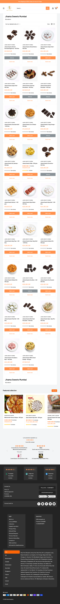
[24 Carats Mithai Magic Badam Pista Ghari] (19, 456)
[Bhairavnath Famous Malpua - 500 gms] (41, 456)
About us (11, 519)
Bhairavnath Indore (9, 415)
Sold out (12, 57)
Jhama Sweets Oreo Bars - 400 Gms (29, 280)
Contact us (11, 540)
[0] (56, 8)
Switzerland (8, 564)
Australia (7, 568)
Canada (7, 561)
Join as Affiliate (13, 521)
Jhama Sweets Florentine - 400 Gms (46, 164)
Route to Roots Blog (14, 538)
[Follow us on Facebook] (38, 503)
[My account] (53, 8)
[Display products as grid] (51, 24)
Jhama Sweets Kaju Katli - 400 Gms (47, 203)
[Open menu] (3, 8)
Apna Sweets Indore (31, 415)
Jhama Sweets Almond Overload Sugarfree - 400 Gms (11, 47)
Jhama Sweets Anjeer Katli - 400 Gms (47, 47)
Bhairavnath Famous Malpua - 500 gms (13, 417)
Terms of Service (13, 535)
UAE (6, 577)
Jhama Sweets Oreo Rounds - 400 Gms (47, 280)
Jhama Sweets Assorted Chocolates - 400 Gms (28, 86)
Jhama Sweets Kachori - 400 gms (11, 203)
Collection (11, 524)
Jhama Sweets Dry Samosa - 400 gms (11, 164)
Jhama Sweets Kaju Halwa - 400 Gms (29, 203)
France (7, 574)
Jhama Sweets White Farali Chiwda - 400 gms (29, 358)
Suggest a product (13, 526)
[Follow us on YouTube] (50, 503)
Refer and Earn (13, 542)
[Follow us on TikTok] (54, 503)
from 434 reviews (30, 442)
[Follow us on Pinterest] (46, 503)
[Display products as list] (54, 24)
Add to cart (48, 57)
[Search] (47, 8)
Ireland (7, 580)
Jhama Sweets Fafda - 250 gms (29, 163)
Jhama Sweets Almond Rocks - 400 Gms (29, 47)
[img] (30, 440)
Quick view (12, 61)
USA (6, 552)
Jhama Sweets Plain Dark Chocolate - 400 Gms (28, 319)
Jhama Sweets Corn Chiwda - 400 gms (29, 125)
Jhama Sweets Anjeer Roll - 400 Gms (11, 86)
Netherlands (8, 558)
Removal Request (13, 533)
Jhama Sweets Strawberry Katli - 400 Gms (10, 358)
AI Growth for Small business (16, 545)
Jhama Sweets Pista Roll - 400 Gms (11, 319)
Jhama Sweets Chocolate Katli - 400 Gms (11, 125)
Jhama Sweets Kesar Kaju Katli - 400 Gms (29, 241)
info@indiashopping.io (47, 492)
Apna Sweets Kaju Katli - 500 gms (34, 417)
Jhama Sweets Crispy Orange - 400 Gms (47, 125)
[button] (26, 166)
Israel (6, 584)
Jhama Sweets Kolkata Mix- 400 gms (47, 241)
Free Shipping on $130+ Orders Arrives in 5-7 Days (30, 1)
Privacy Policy (12, 528)
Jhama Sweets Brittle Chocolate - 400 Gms (45, 86)
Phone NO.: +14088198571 (47, 487)
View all (54, 390)
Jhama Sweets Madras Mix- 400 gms (11, 280)
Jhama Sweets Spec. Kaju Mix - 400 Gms (47, 319)
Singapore (7, 571)
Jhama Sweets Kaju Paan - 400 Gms (11, 241)
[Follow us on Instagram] (42, 503)
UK (6, 555)
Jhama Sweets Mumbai (9, 44)
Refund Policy (12, 531)
